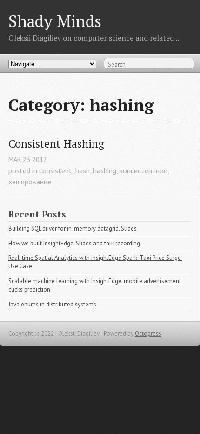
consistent (55, 170)
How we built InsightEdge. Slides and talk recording (74, 243)
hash (82, 170)
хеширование (29, 181)
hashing (104, 170)
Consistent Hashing (56, 143)
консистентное (143, 170)
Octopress (148, 334)
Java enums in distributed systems (52, 304)
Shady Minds (54, 21)
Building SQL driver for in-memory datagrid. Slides (72, 228)
